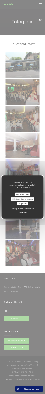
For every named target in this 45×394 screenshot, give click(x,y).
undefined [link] (23, 212)
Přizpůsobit (22, 204)
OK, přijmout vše (22, 194)
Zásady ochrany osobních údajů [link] (23, 208)
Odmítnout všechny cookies (22, 199)
